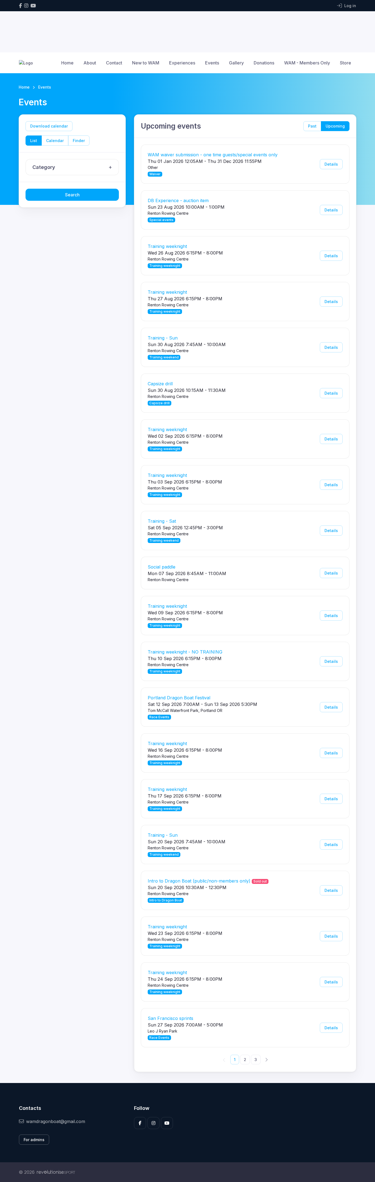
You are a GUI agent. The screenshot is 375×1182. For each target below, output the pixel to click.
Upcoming (335, 126)
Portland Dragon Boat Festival (179, 697)
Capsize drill (160, 383)
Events (212, 63)
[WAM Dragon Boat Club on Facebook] (20, 6)
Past (312, 126)
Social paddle (161, 567)
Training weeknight (167, 246)
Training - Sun (163, 338)
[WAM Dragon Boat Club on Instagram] (26, 6)
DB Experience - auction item (178, 200)
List (33, 140)
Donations (264, 63)
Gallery (236, 63)
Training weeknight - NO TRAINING (185, 652)
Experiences (182, 63)
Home (67, 63)
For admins (34, 1139)
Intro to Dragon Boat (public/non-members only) (199, 881)
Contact (114, 63)
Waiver (155, 174)
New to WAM (145, 63)
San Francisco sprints (170, 1018)
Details (331, 164)
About (89, 63)
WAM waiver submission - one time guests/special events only (213, 154)
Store (345, 63)
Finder (79, 140)
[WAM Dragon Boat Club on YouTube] (33, 6)
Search (72, 194)
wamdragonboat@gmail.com (55, 1121)
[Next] (266, 1059)
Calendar (55, 140)
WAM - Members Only (307, 63)
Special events (161, 220)
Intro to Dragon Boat (165, 900)
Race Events (159, 717)
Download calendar (49, 126)
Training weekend (164, 357)
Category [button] (43, 167)
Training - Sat (162, 521)
